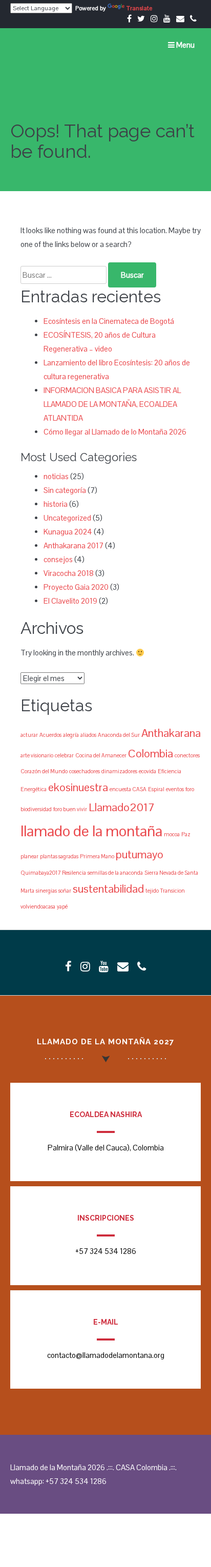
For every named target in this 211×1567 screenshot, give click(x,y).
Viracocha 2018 (69, 573)
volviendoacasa (37, 906)
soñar (64, 890)
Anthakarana (171, 733)
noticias (56, 476)
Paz (186, 834)
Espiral (156, 789)
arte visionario (36, 755)
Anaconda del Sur (119, 734)
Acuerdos (50, 734)
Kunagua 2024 (68, 532)
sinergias (46, 890)
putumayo (139, 854)
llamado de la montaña (91, 831)
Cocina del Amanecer (100, 755)
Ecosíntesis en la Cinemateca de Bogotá (109, 321)
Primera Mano (97, 856)
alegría (71, 734)
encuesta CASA (128, 789)
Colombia (150, 753)
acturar (29, 734)
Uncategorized (67, 518)
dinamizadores (119, 771)
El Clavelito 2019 (70, 601)
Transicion (172, 890)
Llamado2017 (122, 807)
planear (29, 856)
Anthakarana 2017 (73, 545)
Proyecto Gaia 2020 (76, 587)
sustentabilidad (108, 888)
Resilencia (74, 872)
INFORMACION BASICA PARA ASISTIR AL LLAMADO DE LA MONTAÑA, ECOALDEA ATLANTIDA (112, 404)
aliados (88, 734)
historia (56, 504)
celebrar (64, 755)
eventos (175, 789)
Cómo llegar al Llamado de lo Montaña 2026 (115, 432)
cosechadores (84, 771)
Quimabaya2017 (40, 872)
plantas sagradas (59, 856)
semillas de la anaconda (115, 872)
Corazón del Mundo (44, 771)
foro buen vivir (70, 809)
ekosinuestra (78, 787)
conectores (187, 755)
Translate (139, 8)
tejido (152, 890)
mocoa (172, 834)
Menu (185, 45)
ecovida (147, 771)
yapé (62, 906)
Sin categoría (65, 490)
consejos (58, 559)
